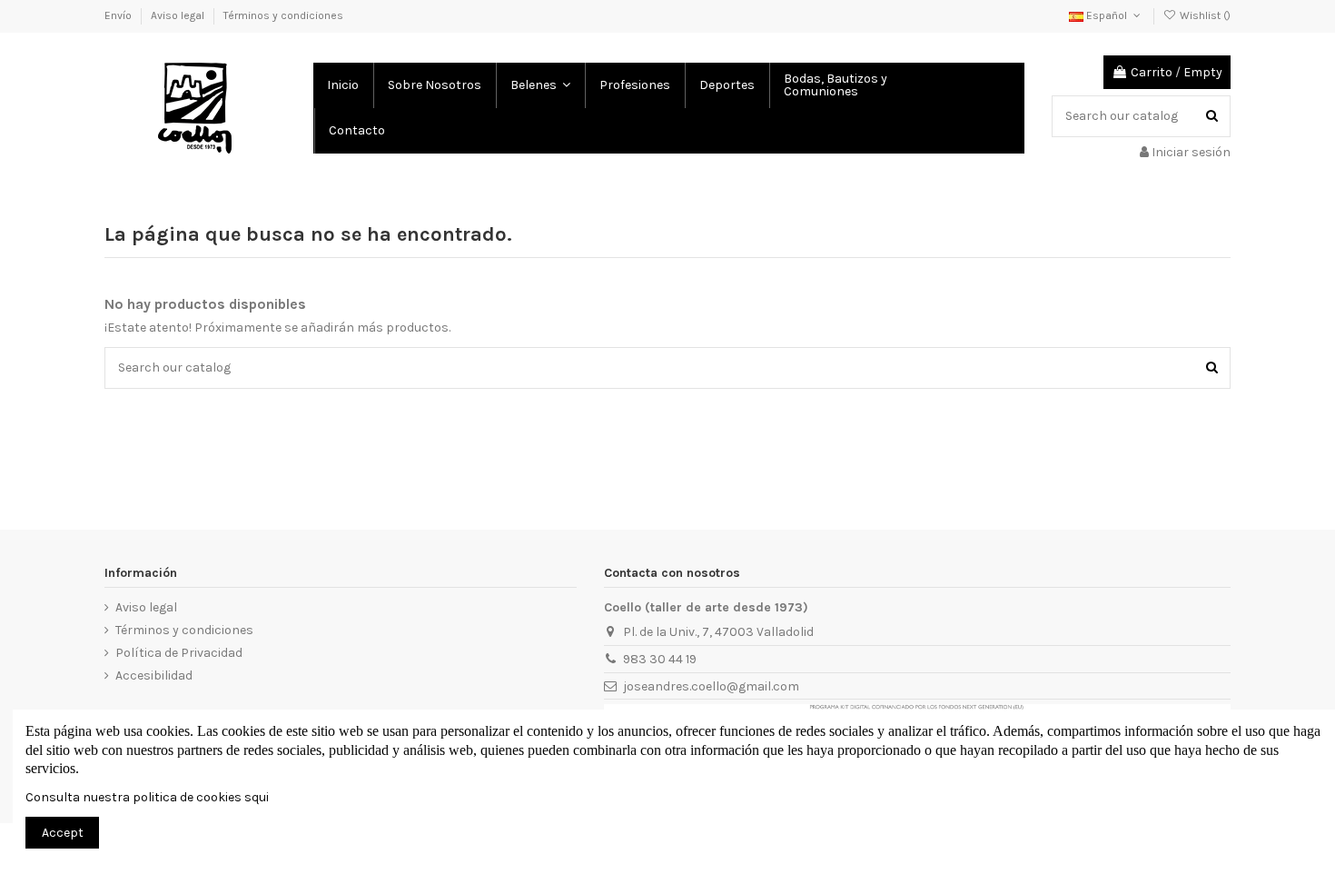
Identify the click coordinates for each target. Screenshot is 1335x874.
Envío (119, 15)
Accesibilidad (154, 675)
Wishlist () (1204, 15)
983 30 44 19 (660, 659)
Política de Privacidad (178, 652)
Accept (63, 832)
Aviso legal (179, 15)
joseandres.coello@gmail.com (711, 686)
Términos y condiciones (283, 15)
